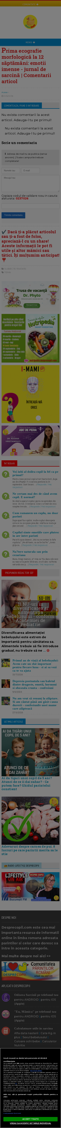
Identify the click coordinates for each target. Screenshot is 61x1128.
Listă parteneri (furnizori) (12, 1113)
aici (16, 1083)
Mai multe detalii (36, 1070)
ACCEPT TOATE (30, 1119)
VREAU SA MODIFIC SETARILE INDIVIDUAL (30, 1123)
